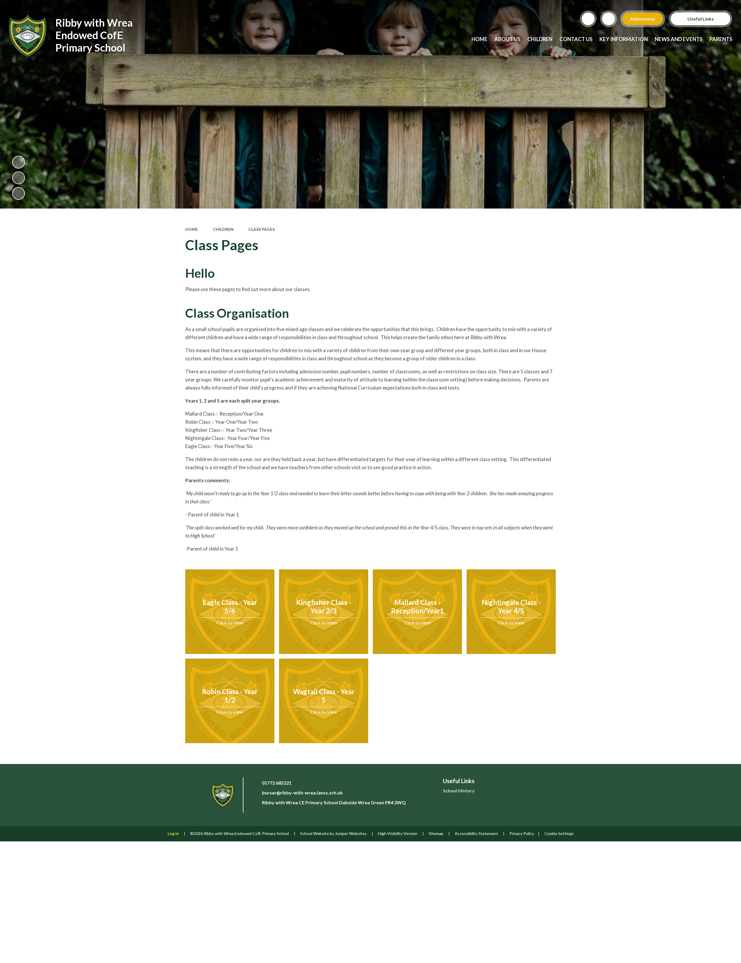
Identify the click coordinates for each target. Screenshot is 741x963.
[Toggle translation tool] (608, 18)
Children (223, 229)
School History (459, 790)
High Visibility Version (397, 833)
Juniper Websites (351, 833)
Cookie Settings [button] (559, 833)
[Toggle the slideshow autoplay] (18, 162)
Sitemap (436, 833)
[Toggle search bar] (588, 18)
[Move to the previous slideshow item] (18, 177)
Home (191, 229)
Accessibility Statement (476, 833)
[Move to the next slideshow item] (18, 193)
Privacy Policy (521, 833)
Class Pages (261, 229)
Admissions (642, 18)
